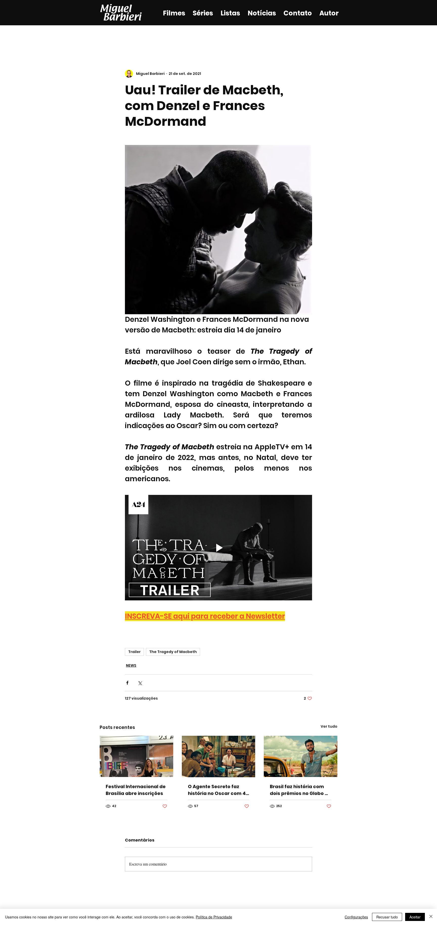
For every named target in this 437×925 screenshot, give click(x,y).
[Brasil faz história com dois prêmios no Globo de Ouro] (300, 756)
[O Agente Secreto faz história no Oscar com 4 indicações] (218, 756)
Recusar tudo (387, 916)
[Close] (431, 917)
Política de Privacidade (214, 916)
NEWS (131, 665)
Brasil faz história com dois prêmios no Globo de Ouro (300, 790)
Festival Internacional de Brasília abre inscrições (136, 789)
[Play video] (218, 547)
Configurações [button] (356, 916)
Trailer (134, 651)
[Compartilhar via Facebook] (127, 682)
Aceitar (415, 916)
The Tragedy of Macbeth (173, 651)
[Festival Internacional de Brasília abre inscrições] (136, 756)
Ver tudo (329, 726)
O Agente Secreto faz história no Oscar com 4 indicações (217, 790)
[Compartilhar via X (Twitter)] (139, 682)
